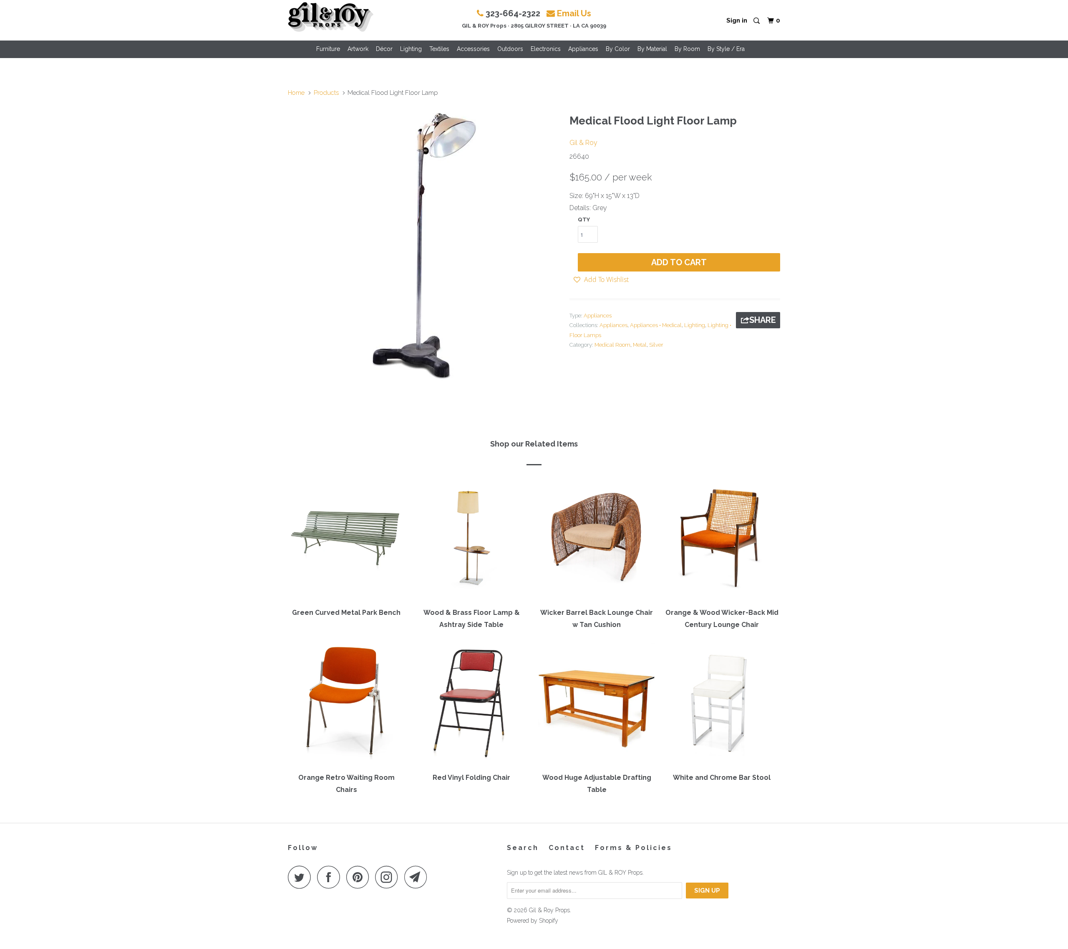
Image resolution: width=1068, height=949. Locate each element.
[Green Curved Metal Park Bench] (346, 539)
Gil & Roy (583, 143)
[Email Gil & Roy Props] (418, 876)
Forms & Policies (633, 848)
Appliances (583, 49)
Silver (656, 345)
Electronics (546, 49)
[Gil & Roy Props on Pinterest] (359, 876)
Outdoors (510, 49)
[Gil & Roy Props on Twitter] (301, 876)
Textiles (439, 49)
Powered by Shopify (532, 920)
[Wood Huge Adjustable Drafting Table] (596, 705)
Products (326, 92)
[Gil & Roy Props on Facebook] (331, 876)
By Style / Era (726, 49)
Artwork (358, 49)
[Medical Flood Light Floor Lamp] (424, 245)
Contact (567, 848)
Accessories (473, 49)
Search (523, 848)
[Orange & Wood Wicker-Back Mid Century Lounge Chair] (721, 539)
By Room (687, 49)
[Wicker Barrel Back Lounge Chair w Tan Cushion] (596, 539)
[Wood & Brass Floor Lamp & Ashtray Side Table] (471, 539)
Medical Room (612, 345)
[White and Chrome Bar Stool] (721, 705)
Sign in (736, 20)
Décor (384, 49)
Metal (640, 345)
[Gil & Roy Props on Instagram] (389, 876)
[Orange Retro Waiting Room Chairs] (346, 705)
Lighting (411, 49)
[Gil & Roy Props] (330, 17)
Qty (584, 219)
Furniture (328, 49)
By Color (618, 49)
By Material (652, 49)
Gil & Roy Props (549, 910)
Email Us (574, 13)
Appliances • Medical (656, 325)
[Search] (757, 21)
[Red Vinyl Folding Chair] (471, 705)
